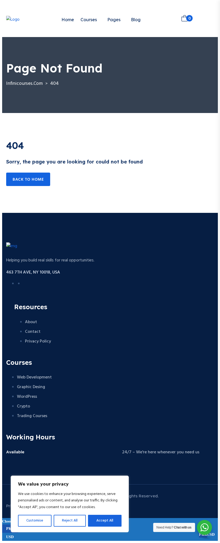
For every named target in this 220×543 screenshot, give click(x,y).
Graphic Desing (31, 387)
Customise (34, 521)
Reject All (70, 521)
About (31, 322)
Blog (136, 19)
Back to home (28, 179)
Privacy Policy (38, 341)
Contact (33, 331)
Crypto (23, 406)
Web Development (34, 377)
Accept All (104, 521)
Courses (88, 19)
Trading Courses (32, 416)
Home (67, 19)
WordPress (27, 396)
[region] (70, 504)
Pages (113, 19)
